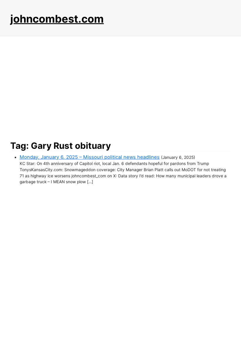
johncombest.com (57, 18)
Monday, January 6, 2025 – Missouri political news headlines (90, 157)
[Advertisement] (120, 87)
